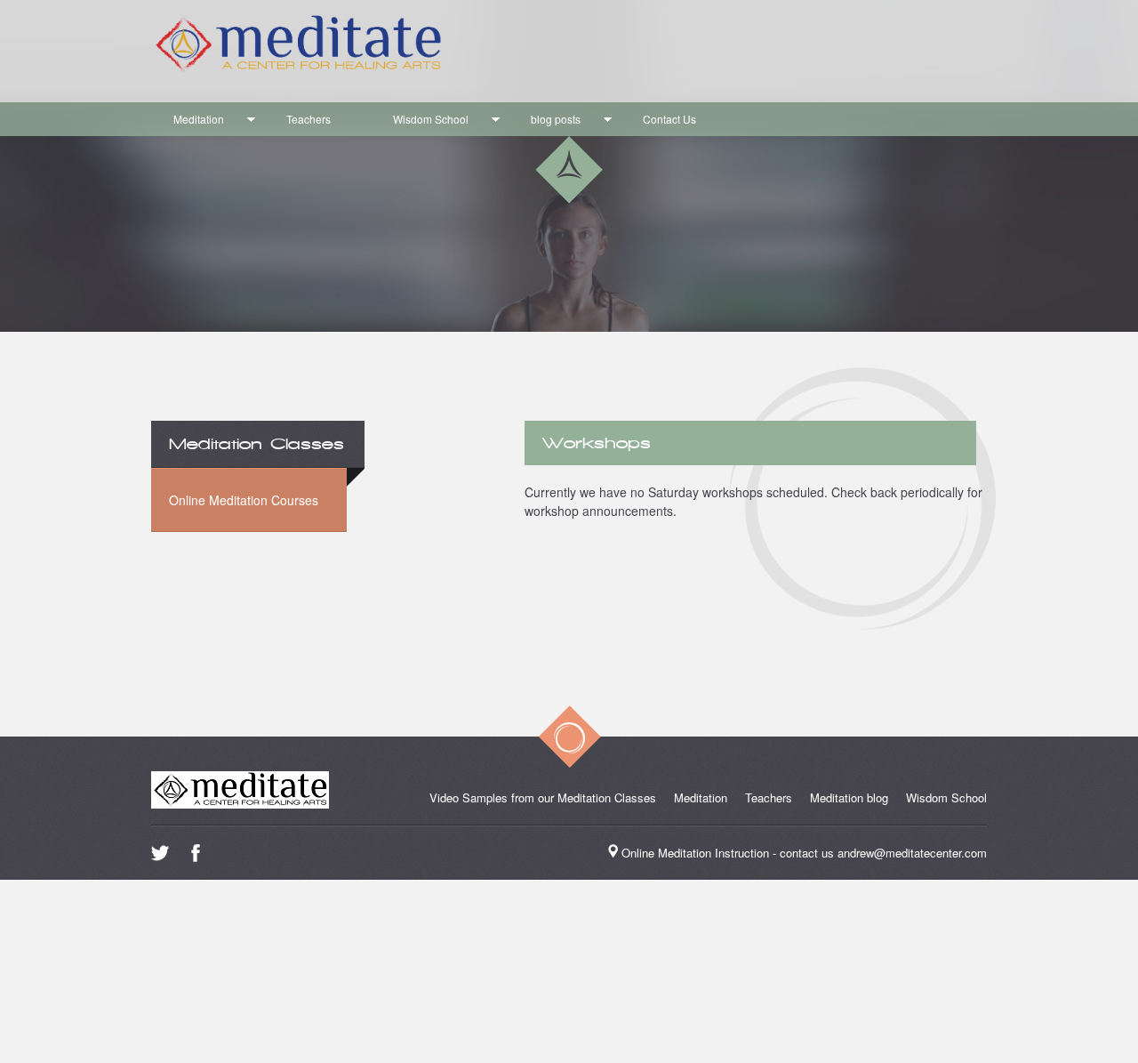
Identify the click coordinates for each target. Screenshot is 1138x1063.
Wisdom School (431, 118)
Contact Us (669, 118)
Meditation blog (849, 797)
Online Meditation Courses (243, 500)
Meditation (198, 118)
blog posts (556, 118)
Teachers (308, 118)
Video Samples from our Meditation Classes (542, 797)
